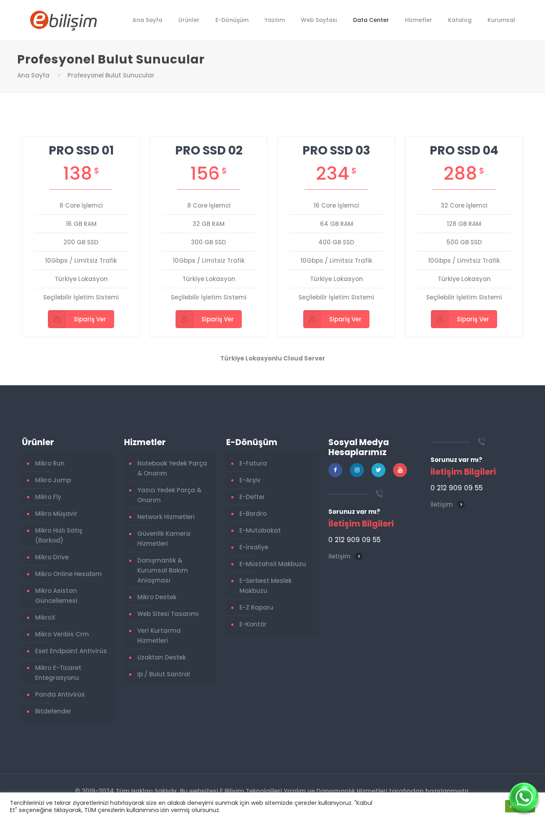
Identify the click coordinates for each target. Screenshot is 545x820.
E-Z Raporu (256, 607)
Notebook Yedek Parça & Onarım (172, 468)
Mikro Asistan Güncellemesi (56, 595)
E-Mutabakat (260, 530)
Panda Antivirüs (60, 694)
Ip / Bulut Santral (163, 674)
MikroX (45, 617)
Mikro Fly (48, 497)
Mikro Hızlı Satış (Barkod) (58, 535)
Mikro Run (50, 463)
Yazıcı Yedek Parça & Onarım (169, 495)
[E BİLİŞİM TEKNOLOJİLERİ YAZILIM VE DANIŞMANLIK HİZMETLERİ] (63, 20)
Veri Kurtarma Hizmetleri (159, 635)
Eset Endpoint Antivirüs (71, 651)
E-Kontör (253, 624)
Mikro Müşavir (56, 513)
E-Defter (252, 497)
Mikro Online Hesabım (68, 574)
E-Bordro (253, 513)
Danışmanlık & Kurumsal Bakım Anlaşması (162, 570)
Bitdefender (53, 711)
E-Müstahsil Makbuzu (272, 564)
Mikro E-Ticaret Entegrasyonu (58, 673)
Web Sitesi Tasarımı (168, 614)
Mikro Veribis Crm (62, 634)
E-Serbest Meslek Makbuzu (265, 585)
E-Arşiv (250, 480)
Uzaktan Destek (161, 657)
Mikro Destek (156, 597)
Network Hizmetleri (166, 517)
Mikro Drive (52, 557)
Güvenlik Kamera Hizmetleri (163, 538)
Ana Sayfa (33, 75)
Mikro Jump (53, 480)
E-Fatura (253, 463)
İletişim (339, 556)
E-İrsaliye (253, 547)
